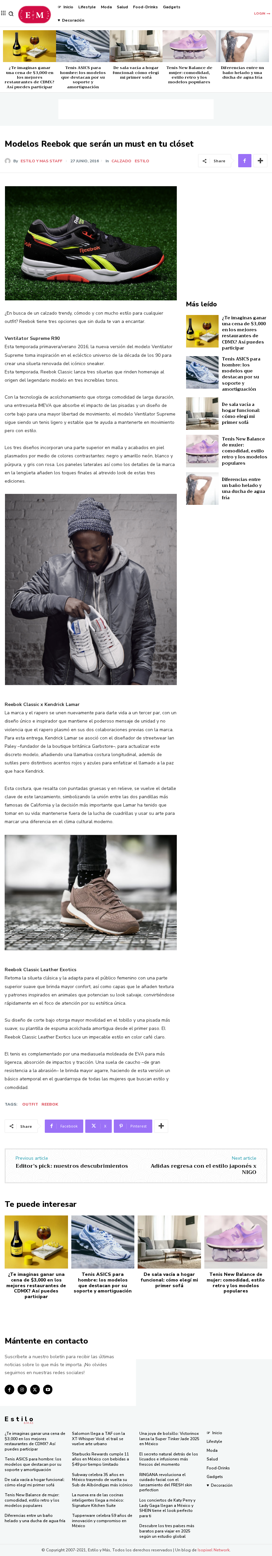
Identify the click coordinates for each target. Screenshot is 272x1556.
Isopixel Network (214, 1550)
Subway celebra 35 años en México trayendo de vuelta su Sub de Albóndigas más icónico (102, 1480)
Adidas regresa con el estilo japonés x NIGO (203, 1169)
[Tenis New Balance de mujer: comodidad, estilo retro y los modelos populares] (189, 46)
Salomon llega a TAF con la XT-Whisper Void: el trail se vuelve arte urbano (98, 1438)
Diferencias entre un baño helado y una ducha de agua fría (242, 72)
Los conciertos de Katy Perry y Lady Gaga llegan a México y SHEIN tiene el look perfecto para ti (167, 1508)
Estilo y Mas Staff (41, 161)
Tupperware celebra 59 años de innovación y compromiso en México (102, 1520)
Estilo (142, 161)
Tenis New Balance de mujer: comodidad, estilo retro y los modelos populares (189, 74)
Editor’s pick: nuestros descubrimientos (72, 1166)
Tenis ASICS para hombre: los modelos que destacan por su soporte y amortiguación (83, 77)
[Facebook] (244, 160)
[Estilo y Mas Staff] (9, 161)
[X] (35, 1389)
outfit (30, 1104)
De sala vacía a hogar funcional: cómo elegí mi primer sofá (136, 72)
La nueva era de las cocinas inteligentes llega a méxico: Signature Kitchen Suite (98, 1500)
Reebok (49, 1104)
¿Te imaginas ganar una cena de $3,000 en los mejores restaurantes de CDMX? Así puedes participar (29, 77)
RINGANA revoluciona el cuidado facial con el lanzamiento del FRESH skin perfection (165, 1482)
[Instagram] (22, 1389)
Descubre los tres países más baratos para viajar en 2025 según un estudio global (166, 1531)
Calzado (121, 161)
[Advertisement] (136, 109)
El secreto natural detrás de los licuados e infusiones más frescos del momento (168, 1459)
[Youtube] (48, 1389)
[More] (260, 160)
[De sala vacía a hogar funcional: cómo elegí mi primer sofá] (136, 46)
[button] (11, 14)
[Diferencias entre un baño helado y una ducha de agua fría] (242, 46)
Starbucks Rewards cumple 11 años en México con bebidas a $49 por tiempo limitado (100, 1459)
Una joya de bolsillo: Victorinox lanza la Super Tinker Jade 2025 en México (169, 1438)
